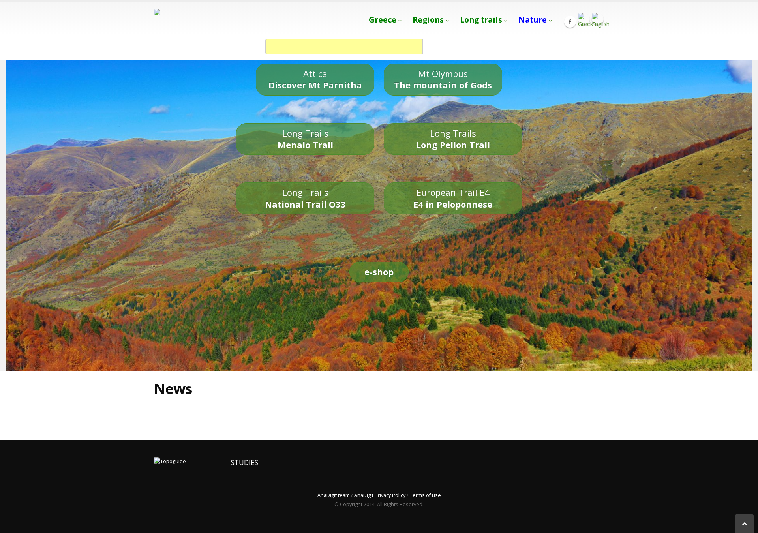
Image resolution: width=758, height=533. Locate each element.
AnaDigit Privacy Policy (379, 495)
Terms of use (425, 495)
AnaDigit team (333, 495)
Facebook (570, 22)
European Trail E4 (452, 198)
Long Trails (305, 138)
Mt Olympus (443, 79)
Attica (315, 79)
